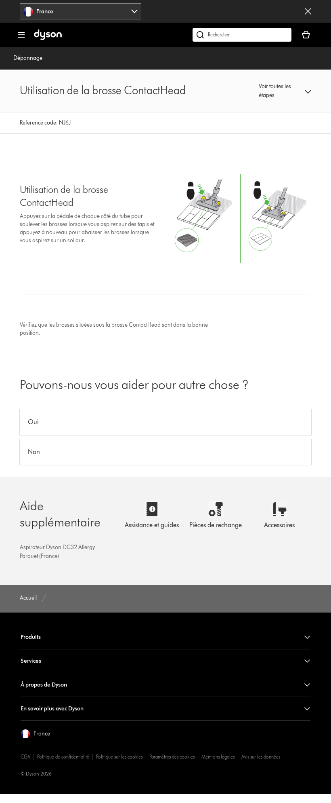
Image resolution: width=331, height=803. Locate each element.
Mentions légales (218, 757)
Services (31, 660)
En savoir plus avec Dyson (52, 708)
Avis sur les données (260, 757)
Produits (31, 637)
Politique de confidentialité (63, 757)
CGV (25, 757)
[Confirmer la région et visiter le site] (308, 11)
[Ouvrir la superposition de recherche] (242, 35)
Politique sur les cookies (119, 757)
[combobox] (80, 11)
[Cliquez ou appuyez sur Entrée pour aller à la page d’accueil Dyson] (48, 38)
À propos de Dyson (44, 684)
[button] (284, 91)
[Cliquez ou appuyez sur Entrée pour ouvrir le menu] (21, 35)
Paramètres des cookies (172, 757)
